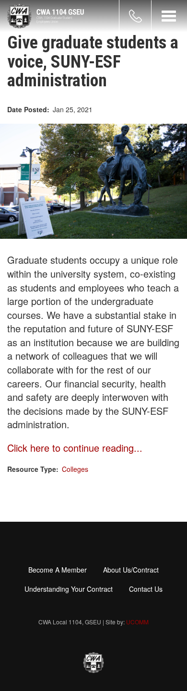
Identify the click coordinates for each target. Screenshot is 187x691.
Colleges (75, 469)
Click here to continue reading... (74, 448)
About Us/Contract (131, 569)
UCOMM (137, 622)
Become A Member (57, 569)
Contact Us (146, 589)
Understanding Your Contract (68, 589)
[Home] (45, 16)
